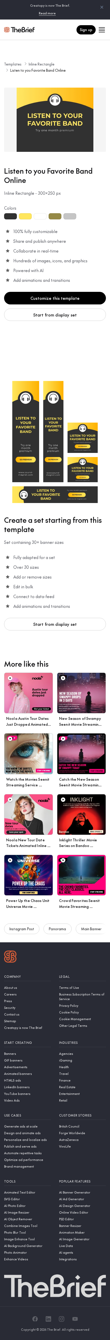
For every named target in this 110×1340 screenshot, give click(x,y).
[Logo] (10, 957)
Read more (47, 13)
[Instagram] (62, 1319)
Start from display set (55, 315)
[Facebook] (35, 1319)
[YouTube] (75, 1319)
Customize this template (55, 298)
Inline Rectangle (41, 64)
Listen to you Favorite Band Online (38, 70)
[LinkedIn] (48, 1319)
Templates (12, 64)
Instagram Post (21, 928)
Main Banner (91, 928)
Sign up (86, 29)
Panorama (57, 928)
